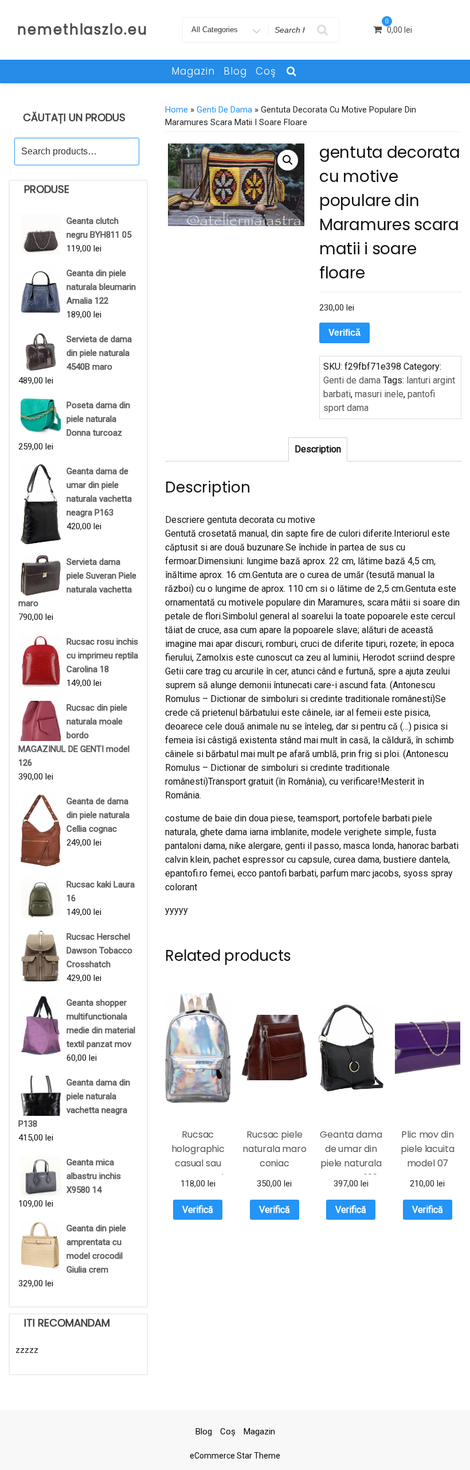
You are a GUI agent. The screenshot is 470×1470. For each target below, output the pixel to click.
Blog (235, 71)
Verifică (344, 333)
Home (176, 109)
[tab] (317, 449)
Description (318, 449)
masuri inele (379, 394)
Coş (266, 71)
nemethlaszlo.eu (82, 29)
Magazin (193, 71)
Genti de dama (224, 109)
